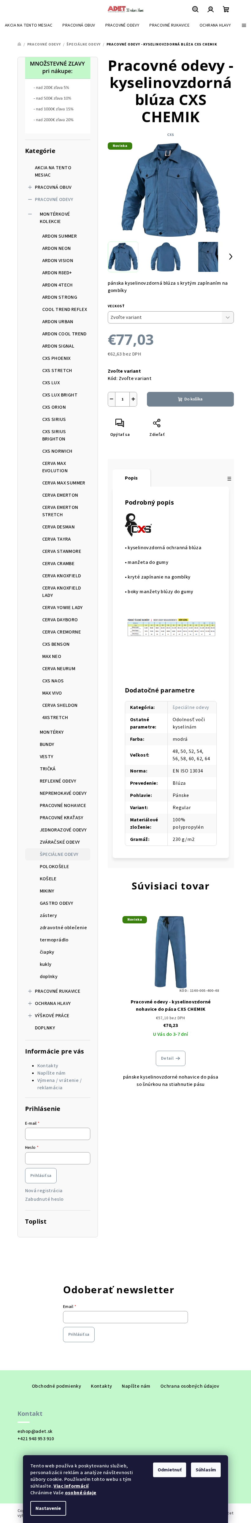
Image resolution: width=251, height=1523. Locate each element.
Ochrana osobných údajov (189, 1386)
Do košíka (193, 399)
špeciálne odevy (191, 707)
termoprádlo (54, 940)
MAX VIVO (52, 693)
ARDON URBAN (57, 321)
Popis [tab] (131, 478)
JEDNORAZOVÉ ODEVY (63, 830)
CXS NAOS (53, 680)
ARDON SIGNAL (58, 346)
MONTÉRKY (52, 732)
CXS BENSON (56, 644)
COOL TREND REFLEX (64, 309)
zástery (48, 915)
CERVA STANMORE (61, 551)
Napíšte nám (51, 1073)
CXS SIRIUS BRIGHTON (54, 435)
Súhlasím (206, 1469)
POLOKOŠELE (54, 866)
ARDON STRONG (59, 297)
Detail (167, 1058)
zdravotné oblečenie (63, 927)
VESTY (47, 756)
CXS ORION (54, 407)
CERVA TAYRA (56, 539)
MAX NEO (52, 656)
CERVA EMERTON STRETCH (60, 511)
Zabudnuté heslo (44, 1199)
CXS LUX (51, 382)
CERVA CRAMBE (58, 563)
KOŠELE (48, 878)
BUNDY (47, 744)
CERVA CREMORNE (61, 632)
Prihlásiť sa (40, 1176)
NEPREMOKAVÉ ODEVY (63, 793)
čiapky (47, 952)
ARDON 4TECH (57, 285)
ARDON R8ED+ (57, 272)
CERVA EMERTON (60, 495)
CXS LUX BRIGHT (60, 395)
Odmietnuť (170, 1469)
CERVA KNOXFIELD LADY (61, 592)
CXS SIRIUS (54, 419)
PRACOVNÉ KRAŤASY (62, 817)
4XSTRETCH (55, 717)
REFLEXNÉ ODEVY (58, 781)
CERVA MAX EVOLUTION (55, 467)
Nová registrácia (44, 1190)
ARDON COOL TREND (64, 334)
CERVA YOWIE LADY (62, 607)
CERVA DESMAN (58, 527)
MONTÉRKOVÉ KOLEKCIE (55, 218)
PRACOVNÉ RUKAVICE (58, 991)
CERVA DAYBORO (60, 619)
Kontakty (47, 1065)
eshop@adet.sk (35, 1431)
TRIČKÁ (48, 768)
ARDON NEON (56, 248)
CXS (170, 134)
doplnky (49, 976)
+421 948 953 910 (35, 1438)
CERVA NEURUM (59, 668)
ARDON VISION (57, 260)
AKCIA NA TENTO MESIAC (53, 171)
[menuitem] (28, 25)
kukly (46, 964)
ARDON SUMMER (59, 236)
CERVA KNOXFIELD (61, 575)
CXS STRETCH (57, 370)
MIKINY (47, 891)
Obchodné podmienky (56, 1386)
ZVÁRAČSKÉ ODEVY (60, 842)
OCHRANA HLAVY (53, 1003)
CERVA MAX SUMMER (63, 483)
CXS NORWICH (57, 451)
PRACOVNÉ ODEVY (54, 199)
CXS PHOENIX (56, 358)
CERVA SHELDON (60, 705)
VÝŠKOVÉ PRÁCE (52, 1015)
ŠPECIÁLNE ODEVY (59, 854)
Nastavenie (48, 1508)
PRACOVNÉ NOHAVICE (63, 805)
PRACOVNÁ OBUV (53, 187)
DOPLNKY (45, 1027)
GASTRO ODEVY (56, 903)
